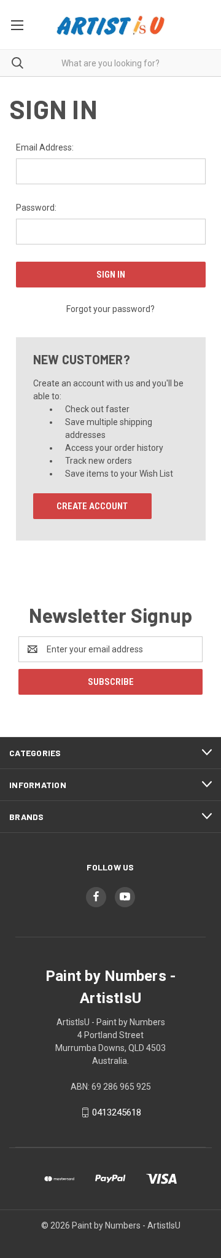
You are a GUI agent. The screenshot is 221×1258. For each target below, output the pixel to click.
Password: (36, 208)
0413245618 (116, 1112)
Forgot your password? (110, 309)
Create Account (92, 506)
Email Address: (45, 147)
